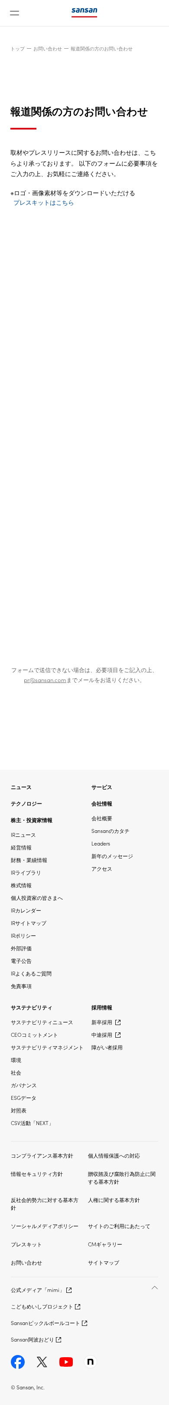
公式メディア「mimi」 (38, 1289)
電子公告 (21, 960)
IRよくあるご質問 (31, 973)
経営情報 (21, 847)
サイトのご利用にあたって (119, 1225)
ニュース (21, 786)
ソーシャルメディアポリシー (44, 1225)
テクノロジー (26, 803)
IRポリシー (23, 935)
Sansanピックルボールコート (45, 1322)
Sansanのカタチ (110, 830)
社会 (16, 1072)
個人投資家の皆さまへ (37, 897)
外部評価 (21, 948)
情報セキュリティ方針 (37, 1173)
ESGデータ (23, 1097)
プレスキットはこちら (43, 202)
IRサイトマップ (28, 922)
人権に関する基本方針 (114, 1199)
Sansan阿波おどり (32, 1339)
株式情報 (21, 885)
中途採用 (102, 1034)
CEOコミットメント (34, 1034)
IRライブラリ (26, 872)
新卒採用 (102, 1021)
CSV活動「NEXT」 (32, 1122)
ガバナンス (24, 1085)
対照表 (18, 1110)
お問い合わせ (47, 48)
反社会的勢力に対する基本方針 (44, 1203)
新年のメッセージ (112, 855)
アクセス (101, 868)
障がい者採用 (107, 1047)
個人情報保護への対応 (114, 1155)
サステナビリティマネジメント (47, 1047)
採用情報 (101, 1007)
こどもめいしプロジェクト (42, 1306)
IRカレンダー (26, 910)
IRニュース (23, 834)
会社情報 (101, 803)
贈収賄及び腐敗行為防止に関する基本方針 (122, 1177)
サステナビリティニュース (42, 1021)
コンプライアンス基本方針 (42, 1155)
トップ (17, 48)
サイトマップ (103, 1262)
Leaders (100, 843)
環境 (16, 1059)
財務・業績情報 (29, 859)
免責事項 (21, 985)
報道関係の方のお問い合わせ (102, 48)
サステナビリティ (31, 1007)
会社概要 (101, 818)
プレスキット (26, 1244)
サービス (101, 786)
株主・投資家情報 (31, 819)
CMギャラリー (105, 1244)
